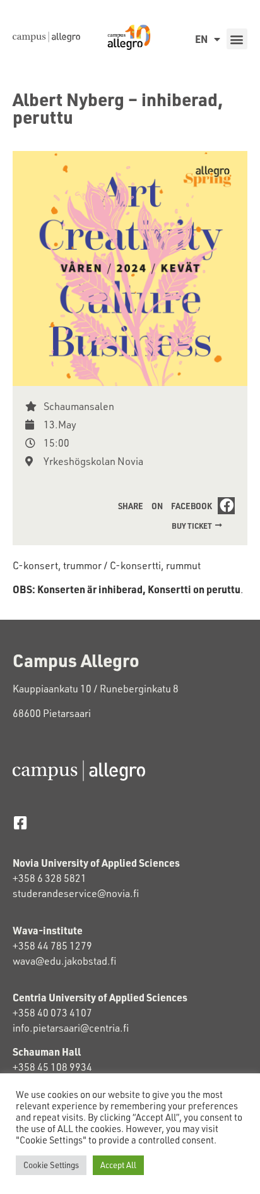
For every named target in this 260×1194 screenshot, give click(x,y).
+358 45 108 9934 (52, 1067)
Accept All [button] (118, 1165)
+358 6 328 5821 (49, 878)
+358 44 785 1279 (52, 945)
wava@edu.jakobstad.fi (64, 961)
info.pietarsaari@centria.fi (71, 1028)
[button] (237, 38)
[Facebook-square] (20, 823)
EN (201, 38)
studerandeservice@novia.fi (77, 893)
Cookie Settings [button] (51, 1165)
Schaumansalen (79, 406)
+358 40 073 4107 (52, 1012)
